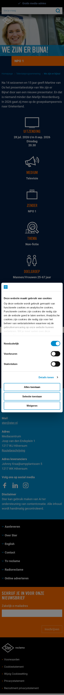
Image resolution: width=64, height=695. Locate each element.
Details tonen (46, 377)
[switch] (55, 353)
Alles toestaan (32, 387)
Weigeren (32, 405)
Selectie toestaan (32, 396)
